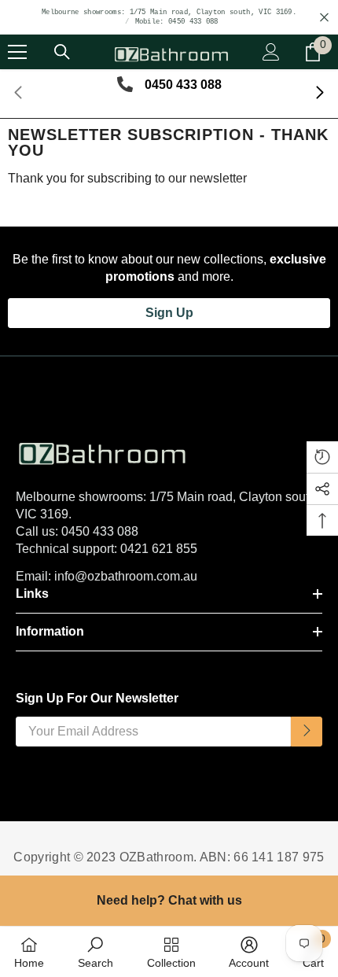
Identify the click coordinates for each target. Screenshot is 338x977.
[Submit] (306, 732)
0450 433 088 (99, 531)
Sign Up (169, 312)
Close (324, 18)
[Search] (62, 51)
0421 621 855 (158, 548)
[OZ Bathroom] (169, 449)
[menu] (17, 51)
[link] (95, 952)
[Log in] (271, 52)
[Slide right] (319, 93)
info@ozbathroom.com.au (125, 576)
